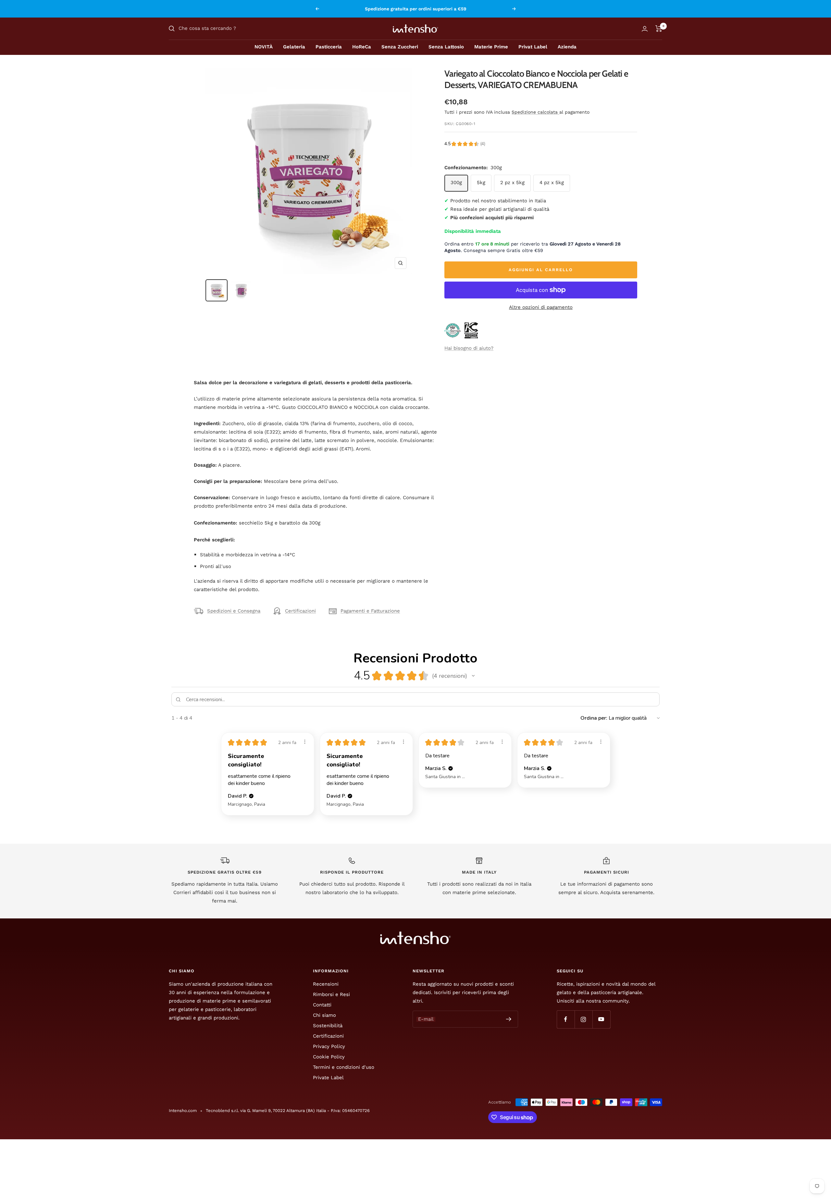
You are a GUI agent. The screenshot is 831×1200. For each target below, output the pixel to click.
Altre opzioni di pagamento (541, 307)
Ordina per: (593, 718)
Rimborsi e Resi (331, 994)
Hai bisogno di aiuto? (468, 348)
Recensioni (326, 984)
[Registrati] (509, 1019)
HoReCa (361, 47)
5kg (481, 182)
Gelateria (294, 47)
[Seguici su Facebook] (566, 1019)
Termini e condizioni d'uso (343, 1067)
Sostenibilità (327, 1026)
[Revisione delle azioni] (304, 741)
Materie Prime (491, 47)
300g (456, 182)
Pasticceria (329, 47)
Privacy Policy (329, 1046)
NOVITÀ (263, 47)
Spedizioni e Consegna (233, 611)
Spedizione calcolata (535, 112)
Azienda (567, 47)
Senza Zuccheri (399, 47)
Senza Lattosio (446, 47)
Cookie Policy (329, 1057)
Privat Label (532, 47)
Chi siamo (324, 1015)
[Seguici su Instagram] (583, 1019)
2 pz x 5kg (512, 182)
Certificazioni (300, 611)
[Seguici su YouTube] (601, 1019)
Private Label (328, 1077)
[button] (473, 676)
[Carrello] (658, 28)
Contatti (322, 1005)
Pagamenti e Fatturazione (370, 611)
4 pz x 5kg (552, 182)
